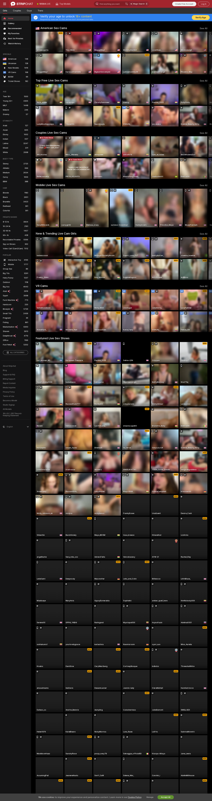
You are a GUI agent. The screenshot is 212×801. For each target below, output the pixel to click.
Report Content (9, 383)
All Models (7, 409)
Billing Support (9, 379)
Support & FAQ (9, 375)
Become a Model (10, 401)
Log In (203, 4)
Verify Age (200, 17)
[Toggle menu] (4, 4)
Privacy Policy (9, 392)
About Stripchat (9, 366)
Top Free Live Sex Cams (52, 80)
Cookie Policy (134, 797)
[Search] (127, 4)
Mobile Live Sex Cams (50, 185)
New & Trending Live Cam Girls (56, 233)
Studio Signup (9, 405)
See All (203, 28)
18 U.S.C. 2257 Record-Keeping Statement (12, 415)
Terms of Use (8, 396)
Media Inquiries (9, 388)
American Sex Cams (53, 28)
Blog (5, 370)
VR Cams (42, 286)
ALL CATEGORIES (17, 353)
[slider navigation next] (205, 53)
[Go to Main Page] (21, 4)
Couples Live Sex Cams (51, 132)
